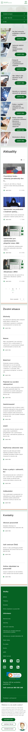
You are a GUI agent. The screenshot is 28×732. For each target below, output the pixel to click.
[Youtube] (18, 661)
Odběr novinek (7, 656)
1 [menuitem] (12, 289)
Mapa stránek (6, 702)
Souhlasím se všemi (8, 719)
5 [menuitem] (16, 288)
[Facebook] (4, 661)
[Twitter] (11, 661)
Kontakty (5, 605)
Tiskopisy (5, 601)
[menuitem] (6, 289)
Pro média (5, 644)
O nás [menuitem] (5, 21)
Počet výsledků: (14, 299)
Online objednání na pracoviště (11, 609)
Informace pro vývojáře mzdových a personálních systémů (12, 631)
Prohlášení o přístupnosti (9, 698)
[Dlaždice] (21, 159)
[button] (14, 676)
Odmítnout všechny (8, 724)
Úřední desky (6, 640)
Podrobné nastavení (8, 728)
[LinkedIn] (11, 667)
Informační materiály (8, 626)
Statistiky (5, 622)
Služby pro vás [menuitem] (7, 18)
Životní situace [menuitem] (8, 14)
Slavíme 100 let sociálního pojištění (11, 683)
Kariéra (5, 648)
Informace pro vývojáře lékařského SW (13, 636)
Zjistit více (20, 38)
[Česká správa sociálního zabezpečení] (6, 2)
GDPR (4, 652)
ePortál (5, 597)
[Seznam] (23, 159)
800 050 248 (18, 687)
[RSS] (18, 667)
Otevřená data (6, 618)
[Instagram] (4, 667)
